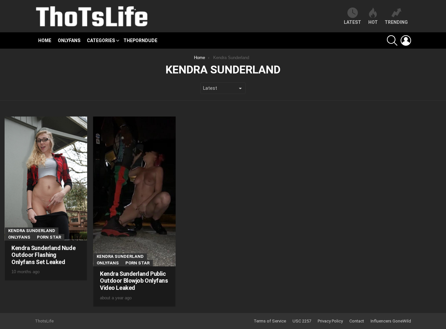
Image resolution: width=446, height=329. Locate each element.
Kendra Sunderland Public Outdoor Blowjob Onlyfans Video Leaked (134, 280)
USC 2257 (302, 321)
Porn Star (49, 237)
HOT (373, 22)
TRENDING (396, 22)
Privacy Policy (330, 321)
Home (44, 40)
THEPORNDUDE (140, 40)
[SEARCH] (392, 40)
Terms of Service (270, 321)
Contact (356, 321)
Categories (101, 40)
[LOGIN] (406, 40)
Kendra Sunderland (31, 230)
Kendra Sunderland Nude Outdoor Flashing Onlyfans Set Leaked (43, 254)
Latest (352, 22)
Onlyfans (69, 40)
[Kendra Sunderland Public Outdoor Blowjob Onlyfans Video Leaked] (134, 191)
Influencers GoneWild (391, 321)
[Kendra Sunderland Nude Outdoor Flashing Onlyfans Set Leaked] (46, 179)
